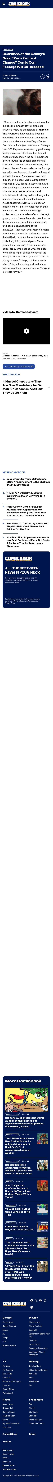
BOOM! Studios (9, 1345)
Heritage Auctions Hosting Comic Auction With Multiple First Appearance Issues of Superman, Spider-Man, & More (24, 1122)
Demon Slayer (9, 1412)
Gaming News (35, 1366)
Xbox (31, 1377)
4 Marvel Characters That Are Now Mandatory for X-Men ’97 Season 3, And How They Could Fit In (23, 387)
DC (4, 1333)
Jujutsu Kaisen (9, 1415)
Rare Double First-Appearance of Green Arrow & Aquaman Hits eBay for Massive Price (18, 1169)
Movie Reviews (35, 1326)
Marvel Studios (13, 358)
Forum (7, 1441)
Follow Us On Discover (18, 366)
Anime (7, 1399)
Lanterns (6, 1385)
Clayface (33, 1340)
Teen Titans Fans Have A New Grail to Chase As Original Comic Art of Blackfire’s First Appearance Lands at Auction (19, 1145)
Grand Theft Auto (36, 1423)
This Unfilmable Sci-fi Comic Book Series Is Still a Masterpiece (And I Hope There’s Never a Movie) (19, 1248)
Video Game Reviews (38, 1370)
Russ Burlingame (10, 75)
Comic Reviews (9, 1326)
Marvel (5, 1330)
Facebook (6, 356)
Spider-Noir (7, 1373)
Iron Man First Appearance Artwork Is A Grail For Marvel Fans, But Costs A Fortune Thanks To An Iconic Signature (28, 542)
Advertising (8, 1454)
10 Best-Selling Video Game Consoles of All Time (17, 1212)
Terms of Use (18, 601)
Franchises (36, 1399)
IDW (4, 1341)
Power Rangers (35, 1419)
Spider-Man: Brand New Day (39, 1335)
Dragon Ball (8, 1408)
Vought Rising (8, 1389)
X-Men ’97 (7, 1377)
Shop (32, 1434)
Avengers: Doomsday (38, 1348)
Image (5, 1337)
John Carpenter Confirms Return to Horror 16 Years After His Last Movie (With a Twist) (18, 1191)
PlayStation (34, 1381)
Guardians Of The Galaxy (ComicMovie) (27, 356)
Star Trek (33, 1415)
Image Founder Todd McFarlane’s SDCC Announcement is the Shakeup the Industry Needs (28, 482)
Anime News (8, 1404)
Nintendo (33, 1373)
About (5, 1458)
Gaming (34, 1361)
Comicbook (8, 49)
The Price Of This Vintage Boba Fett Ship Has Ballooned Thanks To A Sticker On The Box (28, 526)
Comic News (8, 1322)
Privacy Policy (10, 603)
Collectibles (12, 1114)
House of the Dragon (12, 1381)
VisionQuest (8, 1393)
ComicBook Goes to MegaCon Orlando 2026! (19, 1228)
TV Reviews (8, 1370)
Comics (9, 1182)
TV (4, 1361)
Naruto (5, 1419)
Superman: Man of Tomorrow (37, 1353)
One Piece (7, 1427)
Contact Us (8, 1450)
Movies (23, 358)
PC (30, 1385)
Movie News (34, 1322)
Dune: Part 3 (34, 1344)
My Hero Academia (11, 1423)
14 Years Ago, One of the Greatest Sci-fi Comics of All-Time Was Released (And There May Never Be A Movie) (19, 1272)
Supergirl (33, 1330)
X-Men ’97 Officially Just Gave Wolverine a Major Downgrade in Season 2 (26, 496)
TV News (6, 1366)
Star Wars (33, 1412)
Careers (7, 1462)
